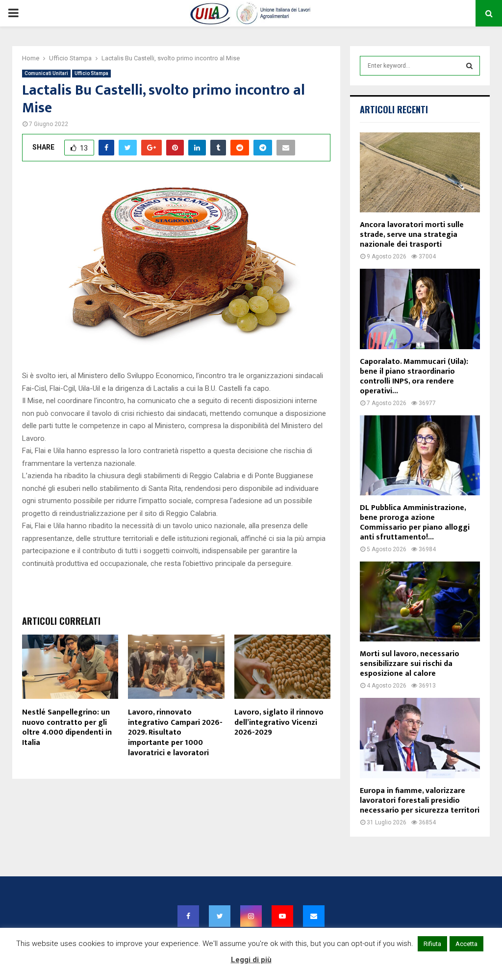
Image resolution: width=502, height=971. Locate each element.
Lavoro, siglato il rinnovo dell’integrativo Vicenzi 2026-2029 (279, 723)
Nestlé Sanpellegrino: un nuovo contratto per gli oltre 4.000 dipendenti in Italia (67, 727)
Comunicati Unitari (46, 73)
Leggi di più (251, 959)
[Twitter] (219, 916)
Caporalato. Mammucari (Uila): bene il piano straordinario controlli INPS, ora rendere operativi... (414, 376)
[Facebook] (188, 916)
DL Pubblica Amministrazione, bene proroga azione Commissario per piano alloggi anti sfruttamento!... (415, 522)
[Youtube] (282, 916)
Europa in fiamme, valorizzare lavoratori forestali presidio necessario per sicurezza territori (419, 800)
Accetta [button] (466, 943)
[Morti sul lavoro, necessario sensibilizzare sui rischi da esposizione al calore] (420, 601)
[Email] (314, 916)
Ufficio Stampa (91, 73)
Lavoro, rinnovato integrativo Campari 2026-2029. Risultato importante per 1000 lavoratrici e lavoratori (175, 733)
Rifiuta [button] (432, 943)
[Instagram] (251, 916)
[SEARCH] (469, 66)
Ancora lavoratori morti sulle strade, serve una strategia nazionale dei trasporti (412, 234)
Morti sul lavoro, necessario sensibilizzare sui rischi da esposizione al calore (409, 663)
